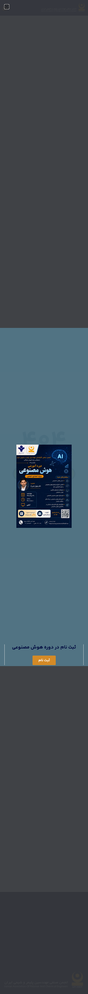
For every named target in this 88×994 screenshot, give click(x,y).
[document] (44, 497)
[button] (7, 7)
